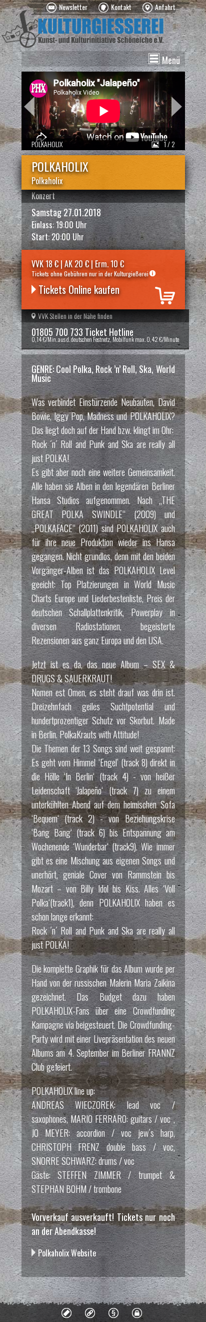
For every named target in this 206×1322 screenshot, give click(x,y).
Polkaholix (47, 181)
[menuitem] (67, 8)
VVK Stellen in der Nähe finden (75, 315)
